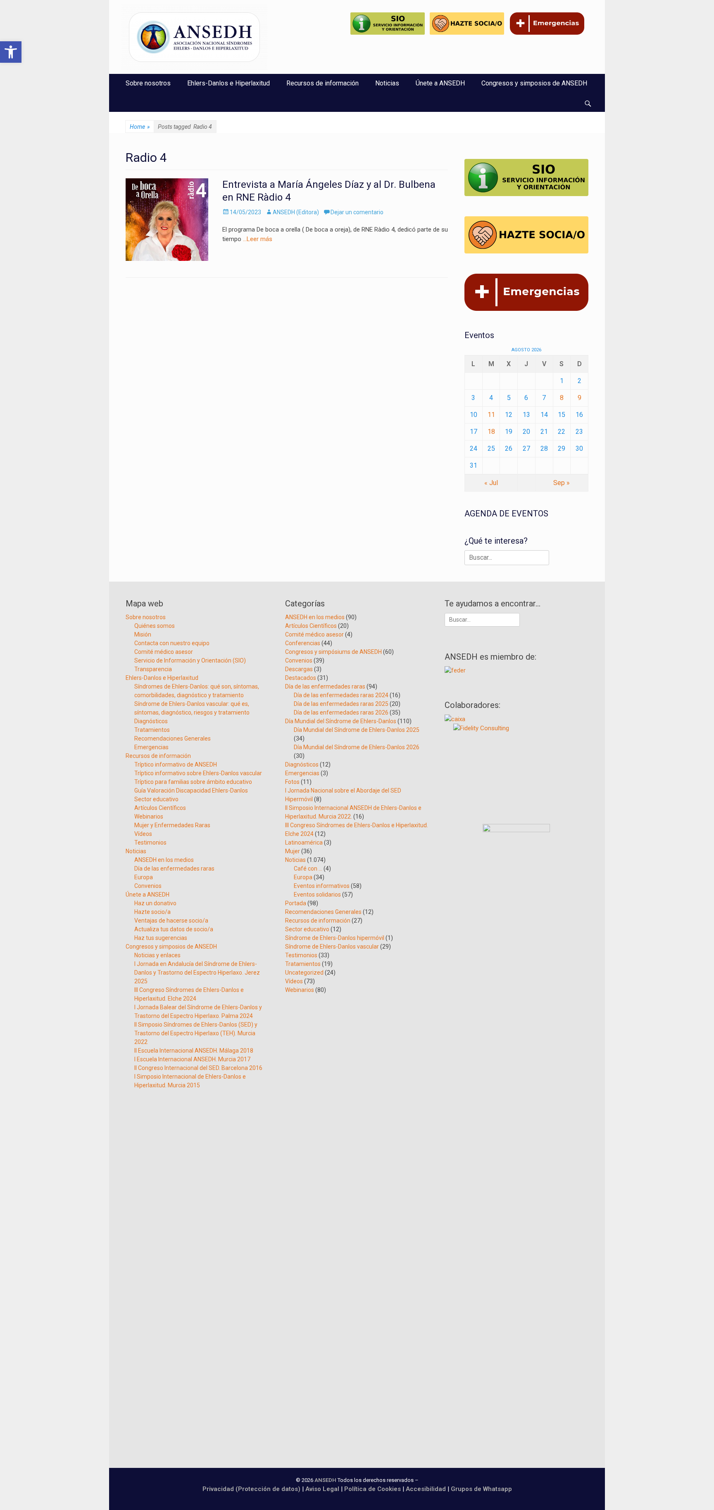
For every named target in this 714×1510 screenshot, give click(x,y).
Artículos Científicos (160, 808)
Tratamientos (152, 730)
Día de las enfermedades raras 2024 (341, 695)
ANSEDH (325, 1480)
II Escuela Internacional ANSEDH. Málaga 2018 (193, 1050)
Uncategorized (304, 972)
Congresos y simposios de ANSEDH (534, 83)
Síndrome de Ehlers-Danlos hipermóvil (334, 938)
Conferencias (302, 643)
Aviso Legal (322, 1489)
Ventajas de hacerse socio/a (171, 920)
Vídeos (143, 834)
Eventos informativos (322, 886)
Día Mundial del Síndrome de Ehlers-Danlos (340, 721)
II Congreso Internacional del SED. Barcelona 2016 (198, 1068)
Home (140, 126)
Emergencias (151, 747)
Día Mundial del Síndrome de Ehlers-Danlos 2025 (356, 730)
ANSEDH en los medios (164, 860)
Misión (142, 634)
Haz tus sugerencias (160, 938)
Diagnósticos (151, 721)
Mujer (292, 851)
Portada (295, 903)
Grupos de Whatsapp (481, 1489)
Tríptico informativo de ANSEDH (175, 764)
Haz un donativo (155, 903)
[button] (10, 52)
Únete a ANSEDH (440, 83)
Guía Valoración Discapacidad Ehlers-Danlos (191, 790)
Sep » (561, 483)
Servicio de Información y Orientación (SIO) (190, 660)
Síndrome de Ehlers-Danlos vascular (332, 946)
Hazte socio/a (152, 912)
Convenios (148, 886)
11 (491, 415)
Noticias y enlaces (157, 955)
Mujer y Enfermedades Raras (172, 825)
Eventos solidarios (317, 894)
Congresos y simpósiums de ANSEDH (333, 651)
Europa (143, 877)
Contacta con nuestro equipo (171, 643)
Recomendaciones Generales (172, 738)
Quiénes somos (154, 625)
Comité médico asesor (163, 651)
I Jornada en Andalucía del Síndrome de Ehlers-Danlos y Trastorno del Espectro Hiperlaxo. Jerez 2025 (197, 973)
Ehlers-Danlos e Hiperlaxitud (228, 83)
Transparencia (153, 669)
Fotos (292, 782)
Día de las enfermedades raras (174, 868)
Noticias (387, 83)
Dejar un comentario (357, 212)
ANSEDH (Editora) (296, 212)
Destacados (300, 678)
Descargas (299, 669)
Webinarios (148, 816)
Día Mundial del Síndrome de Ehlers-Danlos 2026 (356, 747)
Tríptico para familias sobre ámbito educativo (193, 782)
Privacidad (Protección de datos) (251, 1489)
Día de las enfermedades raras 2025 (341, 704)
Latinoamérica (304, 842)
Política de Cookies (372, 1489)
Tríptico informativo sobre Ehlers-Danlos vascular (198, 773)
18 (491, 431)
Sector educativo (156, 799)
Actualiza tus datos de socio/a (173, 929)
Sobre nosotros (148, 83)
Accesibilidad (426, 1489)
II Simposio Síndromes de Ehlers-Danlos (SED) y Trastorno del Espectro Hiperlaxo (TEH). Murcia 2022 (195, 1033)
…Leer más (257, 239)
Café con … (308, 868)
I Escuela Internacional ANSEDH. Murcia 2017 (192, 1059)
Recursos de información (322, 83)
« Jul (491, 483)
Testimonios (150, 842)
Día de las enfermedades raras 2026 (341, 712)
